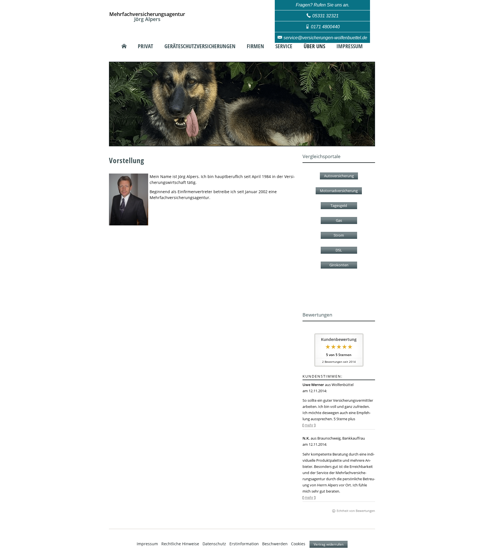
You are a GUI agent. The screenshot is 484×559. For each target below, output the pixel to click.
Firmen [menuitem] (255, 46)
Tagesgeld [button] (339, 205)
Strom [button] (339, 235)
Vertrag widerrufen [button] (328, 544)
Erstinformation (244, 543)
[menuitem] (124, 46)
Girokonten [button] (338, 264)
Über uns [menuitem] (314, 46)
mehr (308, 425)
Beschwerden (275, 543)
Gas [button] (339, 220)
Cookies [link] (298, 543)
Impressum (147, 543)
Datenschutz (214, 543)
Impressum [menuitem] (349, 46)
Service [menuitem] (283, 46)
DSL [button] (339, 250)
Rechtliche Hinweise (180, 543)
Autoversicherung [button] (339, 175)
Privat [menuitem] (145, 46)
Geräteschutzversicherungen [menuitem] (200, 46)
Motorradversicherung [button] (339, 190)
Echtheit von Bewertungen (356, 511)
